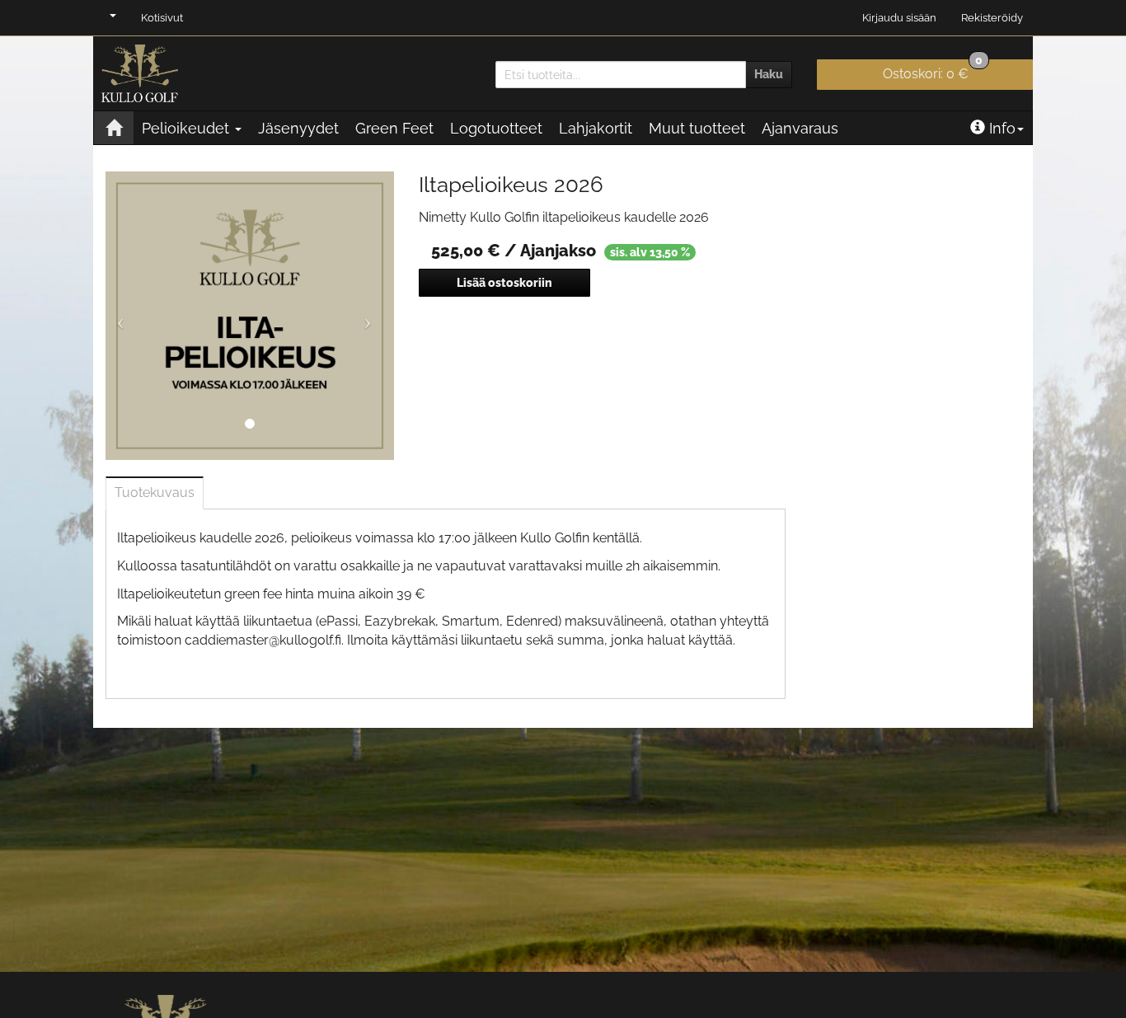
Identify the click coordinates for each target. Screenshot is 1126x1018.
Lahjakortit (595, 128)
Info (1002, 128)
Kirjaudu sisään (899, 18)
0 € (933, 70)
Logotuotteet (496, 128)
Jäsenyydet (298, 128)
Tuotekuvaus (155, 492)
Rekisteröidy (992, 18)
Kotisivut (162, 18)
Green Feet (394, 128)
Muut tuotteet (697, 128)
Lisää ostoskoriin (504, 282)
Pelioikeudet (187, 128)
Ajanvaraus (800, 128)
